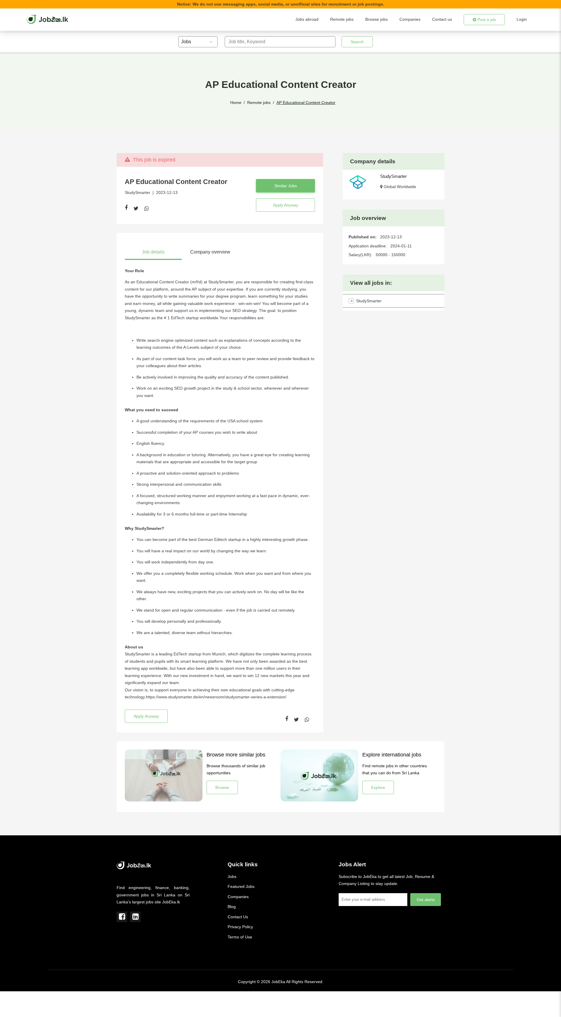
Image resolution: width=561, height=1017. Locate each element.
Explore (378, 787)
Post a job (486, 19)
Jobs (232, 876)
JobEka (278, 981)
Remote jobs (342, 19)
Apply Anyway (285, 205)
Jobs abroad (306, 19)
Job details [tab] (153, 251)
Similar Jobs (285, 185)
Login (522, 19)
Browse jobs (376, 19)
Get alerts (426, 899)
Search (357, 41)
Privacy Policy (240, 926)
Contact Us (238, 916)
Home (235, 102)
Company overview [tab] (210, 251)
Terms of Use (240, 937)
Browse (222, 787)
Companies (409, 19)
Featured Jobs (241, 886)
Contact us (442, 19)
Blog (232, 906)
